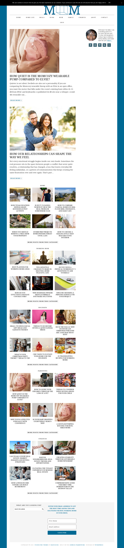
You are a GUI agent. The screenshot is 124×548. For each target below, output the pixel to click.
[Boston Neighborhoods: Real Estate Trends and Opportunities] (42, 454)
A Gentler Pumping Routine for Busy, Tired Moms (65, 426)
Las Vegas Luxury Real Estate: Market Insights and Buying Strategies (20, 459)
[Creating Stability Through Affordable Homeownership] (65, 454)
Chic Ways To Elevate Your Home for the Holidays (42, 356)
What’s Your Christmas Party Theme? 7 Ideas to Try (20, 356)
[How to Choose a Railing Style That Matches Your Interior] (65, 221)
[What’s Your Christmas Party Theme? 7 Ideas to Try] (20, 351)
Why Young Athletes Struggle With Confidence (20, 421)
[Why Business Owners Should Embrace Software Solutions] (42, 290)
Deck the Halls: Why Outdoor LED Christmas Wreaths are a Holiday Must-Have (65, 330)
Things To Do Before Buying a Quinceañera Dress (42, 328)
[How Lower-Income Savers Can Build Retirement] (20, 480)
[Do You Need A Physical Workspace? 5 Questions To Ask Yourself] (65, 264)
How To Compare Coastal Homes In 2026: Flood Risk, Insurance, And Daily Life (65, 208)
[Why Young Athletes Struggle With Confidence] (20, 416)
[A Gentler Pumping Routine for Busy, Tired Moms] (65, 421)
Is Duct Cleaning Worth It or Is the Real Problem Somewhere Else (42, 208)
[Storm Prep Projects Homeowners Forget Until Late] (42, 221)
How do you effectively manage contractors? (20, 294)
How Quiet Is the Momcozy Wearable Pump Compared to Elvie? (39, 77)
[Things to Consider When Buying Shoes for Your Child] (65, 386)
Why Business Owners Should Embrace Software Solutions (43, 294)
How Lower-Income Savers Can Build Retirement (20, 485)
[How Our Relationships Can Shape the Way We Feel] (43, 150)
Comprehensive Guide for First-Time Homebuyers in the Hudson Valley (65, 486)
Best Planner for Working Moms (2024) (20, 268)
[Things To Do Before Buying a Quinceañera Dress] (42, 323)
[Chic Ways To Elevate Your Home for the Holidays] (42, 351)
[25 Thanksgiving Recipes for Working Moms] (65, 353)
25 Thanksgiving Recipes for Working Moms (65, 358)
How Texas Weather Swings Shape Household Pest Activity (20, 208)
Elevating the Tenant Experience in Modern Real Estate (42, 470)
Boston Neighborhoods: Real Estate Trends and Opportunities (42, 460)
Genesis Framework (77, 545)
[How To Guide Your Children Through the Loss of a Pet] (42, 386)
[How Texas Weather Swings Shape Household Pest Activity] (20, 195)
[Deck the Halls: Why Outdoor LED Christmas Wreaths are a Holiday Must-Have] (65, 324)
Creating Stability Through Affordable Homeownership (65, 459)
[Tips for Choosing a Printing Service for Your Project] (65, 290)
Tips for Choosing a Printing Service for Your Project (65, 294)
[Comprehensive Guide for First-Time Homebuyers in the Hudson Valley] (65, 480)
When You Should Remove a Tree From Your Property (20, 234)
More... (109, 40)
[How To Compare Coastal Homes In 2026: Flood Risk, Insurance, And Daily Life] (65, 195)
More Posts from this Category (43, 242)
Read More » (16, 100)
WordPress (99, 545)
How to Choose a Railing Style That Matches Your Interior (65, 235)
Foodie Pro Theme (41, 545)
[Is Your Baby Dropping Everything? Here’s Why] (42, 416)
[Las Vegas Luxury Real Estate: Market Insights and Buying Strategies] (20, 453)
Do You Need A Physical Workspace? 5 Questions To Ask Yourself (65, 270)
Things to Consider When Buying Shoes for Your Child (65, 391)
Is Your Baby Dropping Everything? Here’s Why (43, 421)
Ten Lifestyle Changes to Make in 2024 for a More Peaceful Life (43, 270)
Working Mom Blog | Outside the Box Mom (62, 6)
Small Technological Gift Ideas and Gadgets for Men (20, 328)
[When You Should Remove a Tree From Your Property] (20, 221)
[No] (122, 3)
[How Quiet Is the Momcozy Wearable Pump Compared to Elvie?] (34, 72)
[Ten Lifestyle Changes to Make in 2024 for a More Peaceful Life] (42, 264)
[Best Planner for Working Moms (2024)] (20, 264)
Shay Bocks (55, 545)
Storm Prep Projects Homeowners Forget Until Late (42, 234)
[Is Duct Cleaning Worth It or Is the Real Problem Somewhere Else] (42, 195)
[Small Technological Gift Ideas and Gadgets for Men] (20, 323)
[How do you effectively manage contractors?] (20, 290)
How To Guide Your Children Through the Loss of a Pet (42, 391)
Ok (109, 2)
